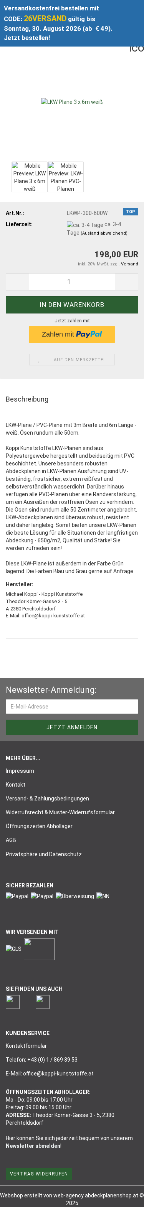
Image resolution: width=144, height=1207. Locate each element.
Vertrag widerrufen (39, 1174)
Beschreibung (27, 399)
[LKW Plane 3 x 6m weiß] (72, 101)
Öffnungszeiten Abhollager (39, 826)
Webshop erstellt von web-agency (42, 1195)
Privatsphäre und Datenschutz (44, 854)
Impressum (20, 771)
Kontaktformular (26, 1046)
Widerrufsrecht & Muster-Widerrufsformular (60, 812)
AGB (11, 840)
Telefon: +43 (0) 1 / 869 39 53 (42, 1060)
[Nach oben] (122, 1195)
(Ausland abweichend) (104, 233)
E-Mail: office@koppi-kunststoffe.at (50, 1073)
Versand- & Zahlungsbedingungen (47, 798)
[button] (17, 281)
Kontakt (15, 785)
